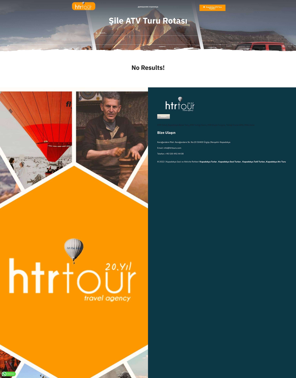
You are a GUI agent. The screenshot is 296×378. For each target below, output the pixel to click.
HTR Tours (162, 125)
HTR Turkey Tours (198, 125)
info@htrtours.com (172, 148)
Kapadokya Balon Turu (178, 125)
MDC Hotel (249, 125)
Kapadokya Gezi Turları (229, 161)
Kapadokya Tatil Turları (253, 161)
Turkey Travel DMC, (235, 125)
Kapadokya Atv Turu (276, 161)
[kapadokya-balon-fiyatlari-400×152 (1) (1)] (84, 2)
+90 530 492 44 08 (174, 153)
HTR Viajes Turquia (216, 125)
